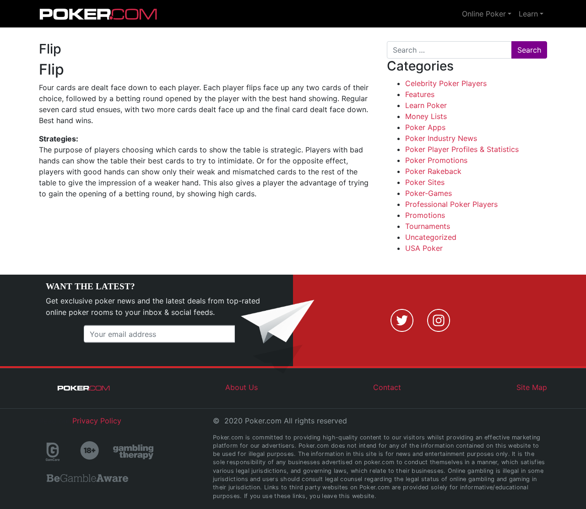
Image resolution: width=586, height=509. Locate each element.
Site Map (531, 387)
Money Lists (426, 116)
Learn (528, 13)
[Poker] (98, 14)
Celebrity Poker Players (446, 83)
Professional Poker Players (451, 204)
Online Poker (484, 13)
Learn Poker (426, 105)
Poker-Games (428, 193)
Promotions (425, 215)
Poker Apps (425, 127)
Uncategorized (430, 237)
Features (419, 94)
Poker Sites (425, 182)
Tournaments (427, 226)
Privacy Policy (96, 420)
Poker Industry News (441, 138)
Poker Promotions (436, 160)
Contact (387, 387)
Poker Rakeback (433, 171)
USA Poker (424, 248)
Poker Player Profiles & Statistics (462, 149)
